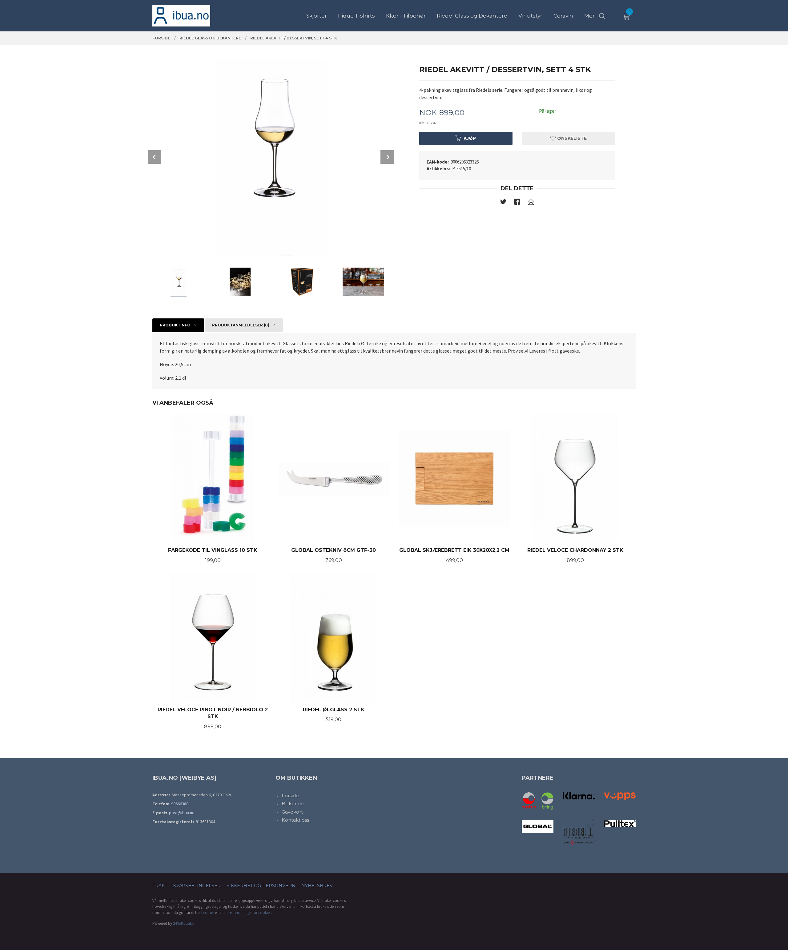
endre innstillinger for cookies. (247, 912)
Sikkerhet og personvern (261, 885)
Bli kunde (293, 803)
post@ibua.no (182, 812)
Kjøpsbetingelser (197, 885)
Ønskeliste (571, 138)
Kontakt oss (295, 820)
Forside (290, 795)
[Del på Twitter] (503, 202)
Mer (589, 16)
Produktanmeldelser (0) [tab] (240, 325)
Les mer (207, 912)
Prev (154, 157)
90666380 (179, 803)
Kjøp (470, 138)
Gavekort (292, 812)
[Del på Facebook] (517, 202)
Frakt (159, 885)
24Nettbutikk (183, 923)
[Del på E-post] (531, 202)
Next (387, 157)
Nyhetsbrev (317, 885)
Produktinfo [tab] (175, 325)
